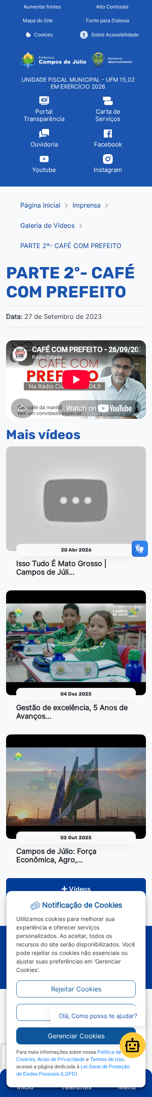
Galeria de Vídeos (47, 225)
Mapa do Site (38, 20)
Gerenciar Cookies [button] (76, 1036)
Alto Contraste (112, 7)
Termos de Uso (107, 1059)
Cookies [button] (43, 35)
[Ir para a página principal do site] (76, 60)
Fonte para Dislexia (107, 20)
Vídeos (79, 889)
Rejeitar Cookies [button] (76, 989)
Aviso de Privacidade (61, 1059)
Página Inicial (40, 205)
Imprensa (87, 205)
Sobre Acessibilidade (115, 35)
